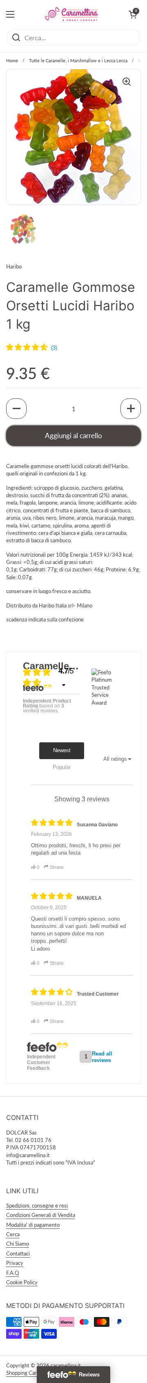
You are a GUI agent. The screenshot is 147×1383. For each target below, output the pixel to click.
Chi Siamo (17, 1243)
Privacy (14, 1263)
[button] (16, 408)
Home (12, 60)
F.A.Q (12, 1272)
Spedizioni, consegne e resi (37, 1205)
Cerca (13, 1234)
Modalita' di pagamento (33, 1224)
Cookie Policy (22, 1282)
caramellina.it (66, 1365)
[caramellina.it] (71, 14)
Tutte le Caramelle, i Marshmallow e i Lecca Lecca (78, 60)
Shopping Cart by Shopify (35, 1372)
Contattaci (18, 1253)
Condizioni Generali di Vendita (40, 1215)
